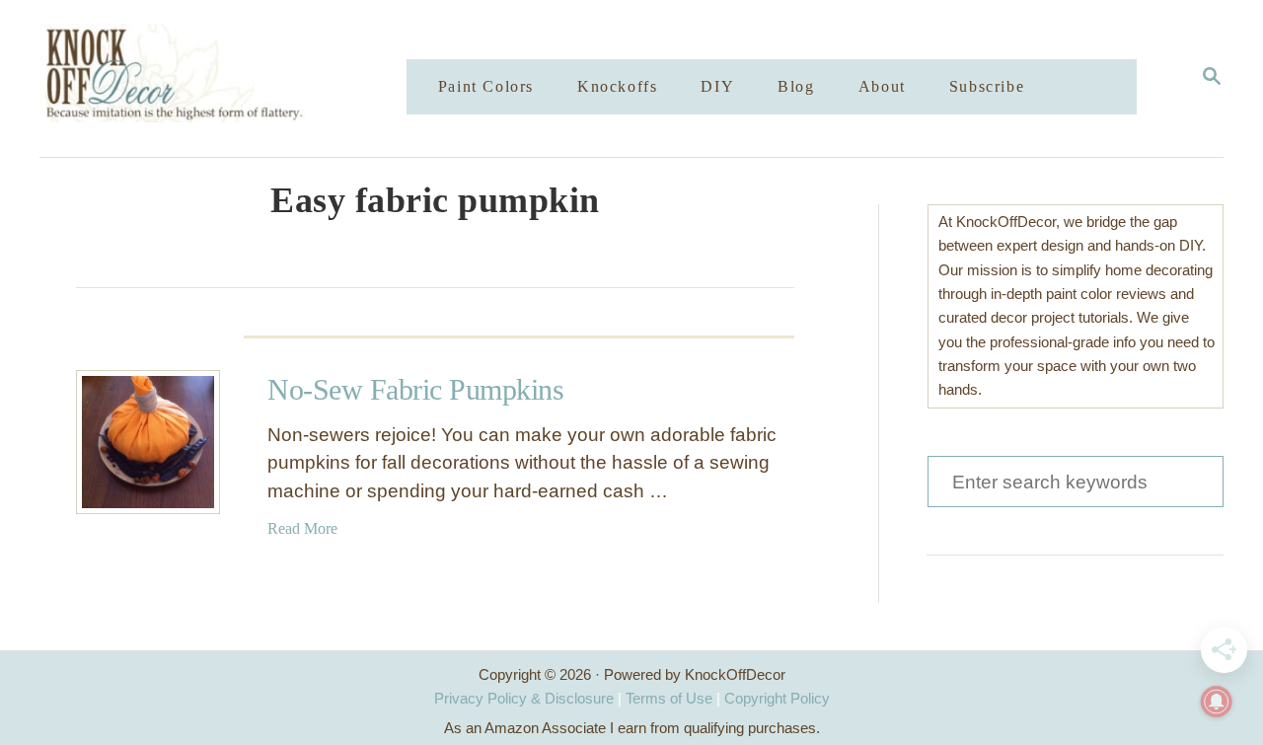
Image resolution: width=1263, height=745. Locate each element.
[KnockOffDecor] (237, 78)
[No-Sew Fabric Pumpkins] (148, 442)
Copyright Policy (777, 698)
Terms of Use (669, 698)
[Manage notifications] (1216, 701)
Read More (302, 528)
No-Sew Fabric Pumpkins (415, 389)
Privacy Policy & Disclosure (524, 698)
